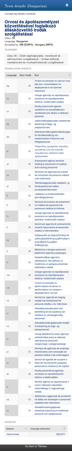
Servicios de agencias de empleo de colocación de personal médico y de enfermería (52, 175)
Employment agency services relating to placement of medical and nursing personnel (51, 164)
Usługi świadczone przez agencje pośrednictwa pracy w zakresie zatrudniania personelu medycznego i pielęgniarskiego (52, 338)
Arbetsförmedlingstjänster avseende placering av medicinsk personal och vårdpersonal (51, 410)
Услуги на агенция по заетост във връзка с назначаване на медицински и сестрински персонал (52, 85)
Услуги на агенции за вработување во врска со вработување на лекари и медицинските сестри (48, 287)
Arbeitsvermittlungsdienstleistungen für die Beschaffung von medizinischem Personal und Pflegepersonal (53, 136)
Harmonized (13, 434)
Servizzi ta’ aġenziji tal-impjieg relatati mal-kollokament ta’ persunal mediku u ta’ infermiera (51, 300)
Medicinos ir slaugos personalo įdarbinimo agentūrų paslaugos (50, 251)
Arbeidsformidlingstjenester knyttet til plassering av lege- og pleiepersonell (52, 326)
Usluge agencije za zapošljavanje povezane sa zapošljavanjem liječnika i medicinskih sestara (52, 216)
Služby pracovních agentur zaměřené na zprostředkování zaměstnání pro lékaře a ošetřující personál (51, 111)
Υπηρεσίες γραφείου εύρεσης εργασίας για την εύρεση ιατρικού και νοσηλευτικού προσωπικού (51, 151)
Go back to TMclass (36, 446)
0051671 (60, 434)
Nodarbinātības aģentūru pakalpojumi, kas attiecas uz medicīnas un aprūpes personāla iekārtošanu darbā (51, 262)
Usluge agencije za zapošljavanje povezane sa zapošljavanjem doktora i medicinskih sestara (52, 98)
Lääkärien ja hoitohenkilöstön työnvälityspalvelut (49, 195)
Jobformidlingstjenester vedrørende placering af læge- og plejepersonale (52, 124)
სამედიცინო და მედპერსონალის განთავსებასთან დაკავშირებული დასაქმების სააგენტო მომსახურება (52, 240)
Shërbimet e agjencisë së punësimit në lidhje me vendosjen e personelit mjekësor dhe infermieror (53, 399)
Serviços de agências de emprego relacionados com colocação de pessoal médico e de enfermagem (52, 351)
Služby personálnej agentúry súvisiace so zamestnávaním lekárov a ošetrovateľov (49, 374)
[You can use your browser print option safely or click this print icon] (67, 4)
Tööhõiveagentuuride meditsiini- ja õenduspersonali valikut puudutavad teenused (52, 186)
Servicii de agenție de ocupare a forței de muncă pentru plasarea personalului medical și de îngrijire (52, 363)
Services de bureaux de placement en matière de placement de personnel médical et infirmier (52, 205)
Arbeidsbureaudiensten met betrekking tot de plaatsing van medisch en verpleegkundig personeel (50, 313)
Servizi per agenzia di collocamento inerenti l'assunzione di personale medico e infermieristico (53, 227)
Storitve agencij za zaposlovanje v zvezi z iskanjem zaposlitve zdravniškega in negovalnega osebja (52, 386)
